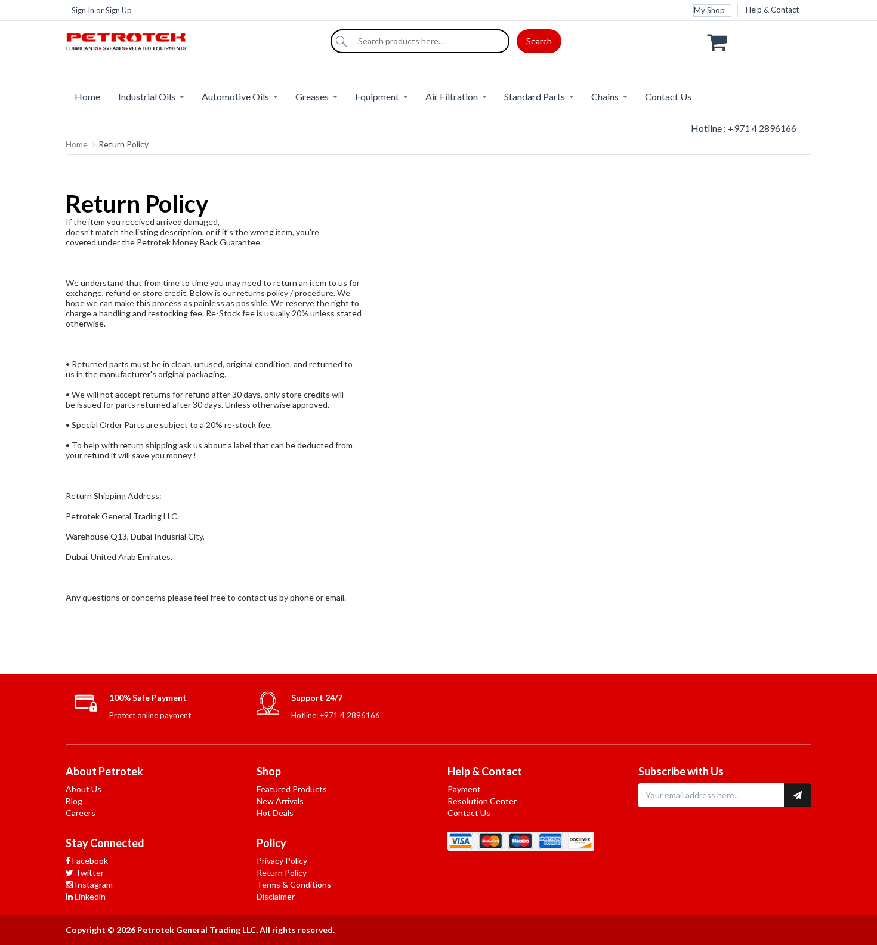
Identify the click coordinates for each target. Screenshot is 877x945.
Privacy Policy (282, 860)
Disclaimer (276, 896)
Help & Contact (772, 9)
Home (87, 96)
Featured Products (292, 789)
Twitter (88, 872)
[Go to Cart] (759, 41)
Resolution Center (482, 801)
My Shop (709, 10)
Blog (74, 801)
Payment (464, 789)
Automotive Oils (235, 96)
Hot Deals (275, 813)
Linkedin (89, 896)
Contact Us (668, 96)
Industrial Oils (146, 96)
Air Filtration (451, 96)
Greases (312, 96)
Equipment (377, 96)
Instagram (93, 884)
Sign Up (119, 10)
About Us (83, 789)
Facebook (89, 860)
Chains (605, 96)
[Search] (341, 41)
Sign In (83, 10)
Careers (80, 813)
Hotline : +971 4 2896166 (743, 128)
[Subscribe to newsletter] (797, 795)
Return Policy (282, 872)
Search (539, 41)
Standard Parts (534, 96)
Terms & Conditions (294, 884)
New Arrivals (280, 801)
